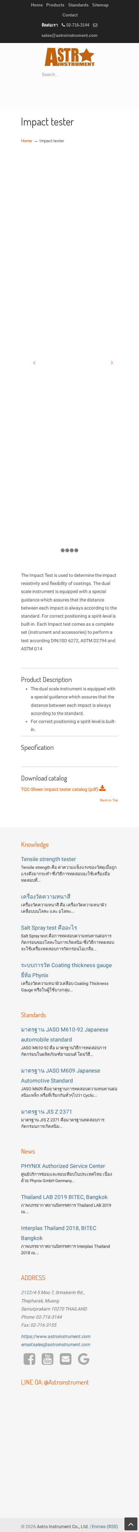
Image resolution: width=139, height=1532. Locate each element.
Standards (78, 5)
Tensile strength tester (48, 859)
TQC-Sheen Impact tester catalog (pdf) (60, 789)
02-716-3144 (77, 25)
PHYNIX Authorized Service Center (63, 1166)
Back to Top (109, 800)
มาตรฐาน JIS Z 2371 (46, 1111)
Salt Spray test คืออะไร (49, 927)
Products (55, 5)
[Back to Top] (130, 1523)
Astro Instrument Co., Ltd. (69, 57)
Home (37, 5)
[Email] (65, 1362)
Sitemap (100, 5)
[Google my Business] (83, 1362)
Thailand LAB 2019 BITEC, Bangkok (64, 1197)
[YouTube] (47, 1362)
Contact (70, 15)
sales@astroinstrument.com (69, 35)
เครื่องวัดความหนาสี (45, 896)
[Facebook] (29, 1362)
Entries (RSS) (105, 1526)
